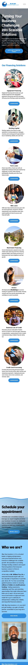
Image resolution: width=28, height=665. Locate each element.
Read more (14, 615)
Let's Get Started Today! (14, 51)
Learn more (14, 103)
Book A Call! (14, 531)
